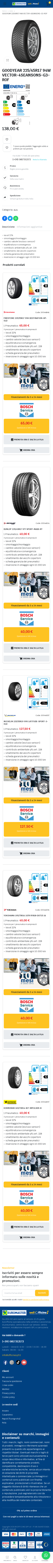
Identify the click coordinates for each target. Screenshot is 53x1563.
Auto (11, 11)
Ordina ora (29, 450)
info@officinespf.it (11, 1355)
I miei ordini (7, 1385)
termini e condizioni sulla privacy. (36, 1300)
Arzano (5, 1410)
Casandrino (7, 1414)
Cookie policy (8, 1397)
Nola (4, 1422)
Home (4, 11)
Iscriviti (42, 1293)
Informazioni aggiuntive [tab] (29, 226)
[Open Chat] (46, 1544)
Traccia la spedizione (12, 1381)
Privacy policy (8, 1393)
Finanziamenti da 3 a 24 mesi (26, 397)
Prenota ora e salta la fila (28, 439)
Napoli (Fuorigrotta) (11, 1418)
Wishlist (5, 1389)
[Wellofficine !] (26, 4)
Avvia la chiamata (40, 159)
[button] (7, 60)
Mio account (8, 1377)
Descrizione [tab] (8, 226)
